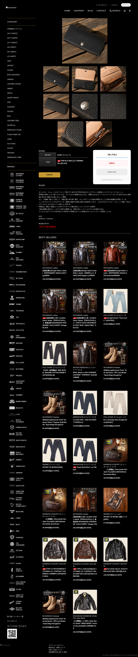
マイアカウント (102, 5)
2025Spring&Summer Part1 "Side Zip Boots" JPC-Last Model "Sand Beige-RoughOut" (115, 372)
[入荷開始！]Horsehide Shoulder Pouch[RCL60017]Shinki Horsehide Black (115, 472)
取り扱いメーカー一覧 (15, 616)
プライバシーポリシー (56, 645)
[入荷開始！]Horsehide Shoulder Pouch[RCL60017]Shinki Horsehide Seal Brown (54, 521)
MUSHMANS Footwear (112, 367)
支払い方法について (55, 650)
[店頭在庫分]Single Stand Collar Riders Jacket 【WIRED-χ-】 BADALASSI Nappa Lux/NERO (85, 273)
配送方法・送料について (57, 647)
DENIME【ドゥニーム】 (51, 464)
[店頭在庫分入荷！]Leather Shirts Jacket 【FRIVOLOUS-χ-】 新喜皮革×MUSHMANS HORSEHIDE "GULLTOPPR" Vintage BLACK (54, 323)
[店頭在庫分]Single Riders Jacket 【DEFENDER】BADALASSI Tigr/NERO (54, 273)
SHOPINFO (79, 11)
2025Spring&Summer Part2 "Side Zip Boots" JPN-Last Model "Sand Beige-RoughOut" (54, 621)
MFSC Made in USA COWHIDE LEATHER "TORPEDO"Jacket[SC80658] (85, 375)
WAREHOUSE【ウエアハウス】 (84, 417)
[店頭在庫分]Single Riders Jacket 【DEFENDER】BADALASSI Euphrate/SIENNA (116, 273)
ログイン (115, 5)
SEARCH (116, 11)
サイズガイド (12, 621)
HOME (67, 11)
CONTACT (101, 11)
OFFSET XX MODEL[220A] (52, 467)
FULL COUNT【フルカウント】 (115, 315)
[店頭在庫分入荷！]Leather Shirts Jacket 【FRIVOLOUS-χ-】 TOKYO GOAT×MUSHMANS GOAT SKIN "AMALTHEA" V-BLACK (84, 323)
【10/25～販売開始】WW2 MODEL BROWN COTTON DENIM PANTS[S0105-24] (54, 372)
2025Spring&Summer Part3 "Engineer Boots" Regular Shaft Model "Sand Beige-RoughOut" (54, 422)
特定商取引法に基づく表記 (58, 652)
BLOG (90, 11)
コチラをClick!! (47, 226)
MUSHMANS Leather (50, 268)
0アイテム (125, 5)
